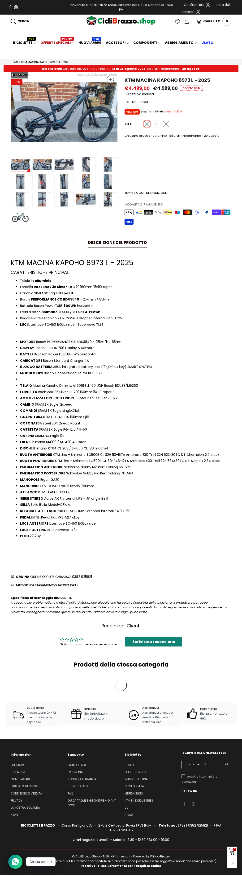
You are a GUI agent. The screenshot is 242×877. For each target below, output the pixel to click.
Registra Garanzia (82, 779)
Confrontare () (197, 4)
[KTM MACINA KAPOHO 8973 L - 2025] (64, 112)
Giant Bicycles (136, 772)
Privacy (16, 801)
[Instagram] (16, 6)
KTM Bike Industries (139, 801)
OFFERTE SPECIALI (56, 42)
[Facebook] (10, 6)
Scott (129, 765)
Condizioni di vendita (26, 793)
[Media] (110, 79)
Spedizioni (18, 772)
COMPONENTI (145, 42)
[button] (14, 112)
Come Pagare (20, 779)
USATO (207, 42)
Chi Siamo (18, 765)
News (15, 815)
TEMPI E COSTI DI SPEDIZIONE (146, 192)
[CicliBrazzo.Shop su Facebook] (184, 804)
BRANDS (20, 74)
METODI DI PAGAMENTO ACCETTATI (47, 585)
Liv (126, 808)
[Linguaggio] (180, 21)
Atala (129, 815)
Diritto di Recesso (24, 786)
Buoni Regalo (78, 786)
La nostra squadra (25, 808)
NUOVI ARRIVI (89, 42)
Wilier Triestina (136, 779)
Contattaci (77, 765)
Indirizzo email (195, 764)
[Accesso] (190, 21)
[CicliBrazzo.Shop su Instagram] (193, 804)
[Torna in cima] (232, 862)
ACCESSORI (115, 42)
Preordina (75, 772)
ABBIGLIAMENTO (179, 42)
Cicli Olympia (134, 786)
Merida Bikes (134, 793)
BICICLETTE (23, 42)
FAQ (70, 793)
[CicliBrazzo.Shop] (120, 20)
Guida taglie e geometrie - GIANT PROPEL (92, 803)
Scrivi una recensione (153, 641)
